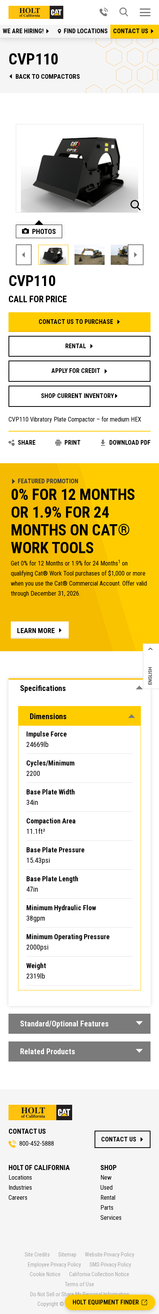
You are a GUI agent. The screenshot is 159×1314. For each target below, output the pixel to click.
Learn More (36, 631)
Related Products (47, 1051)
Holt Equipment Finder (106, 1302)
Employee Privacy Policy (54, 1265)
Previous (24, 254)
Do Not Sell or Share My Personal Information (79, 1294)
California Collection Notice (99, 1274)
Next (136, 254)
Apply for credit (75, 370)
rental (75, 346)
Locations (20, 1177)
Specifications (43, 688)
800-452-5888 (36, 1143)
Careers (17, 1197)
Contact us (131, 31)
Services (111, 1217)
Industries (20, 1187)
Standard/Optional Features (64, 1023)
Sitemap (67, 1254)
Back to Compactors (47, 76)
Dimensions (48, 716)
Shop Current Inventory (77, 396)
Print (72, 442)
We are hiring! (24, 31)
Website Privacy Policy (109, 1254)
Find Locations (86, 31)
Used (106, 1187)
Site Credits (37, 1254)
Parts (106, 1207)
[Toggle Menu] (145, 12)
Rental (107, 1197)
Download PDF (130, 442)
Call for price (37, 300)
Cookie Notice (45, 1274)
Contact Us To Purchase (76, 321)
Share (27, 442)
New (106, 1177)
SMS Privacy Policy (110, 1265)
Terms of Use (79, 1284)
